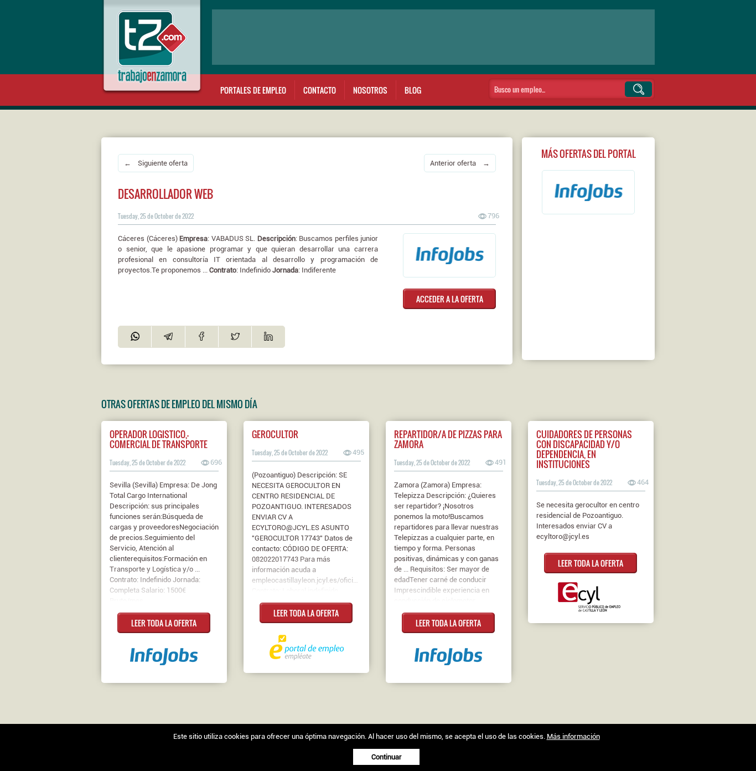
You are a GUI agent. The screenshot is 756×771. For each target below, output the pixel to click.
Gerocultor (275, 434)
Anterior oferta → (460, 163)
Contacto (319, 90)
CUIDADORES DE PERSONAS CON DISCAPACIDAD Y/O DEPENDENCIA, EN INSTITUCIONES (584, 449)
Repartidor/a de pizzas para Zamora (448, 439)
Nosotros (370, 90)
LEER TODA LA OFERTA (163, 623)
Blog (413, 90)
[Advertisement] (433, 37)
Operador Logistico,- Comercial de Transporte (159, 439)
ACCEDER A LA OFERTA (449, 299)
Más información (573, 736)
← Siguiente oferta (156, 163)
